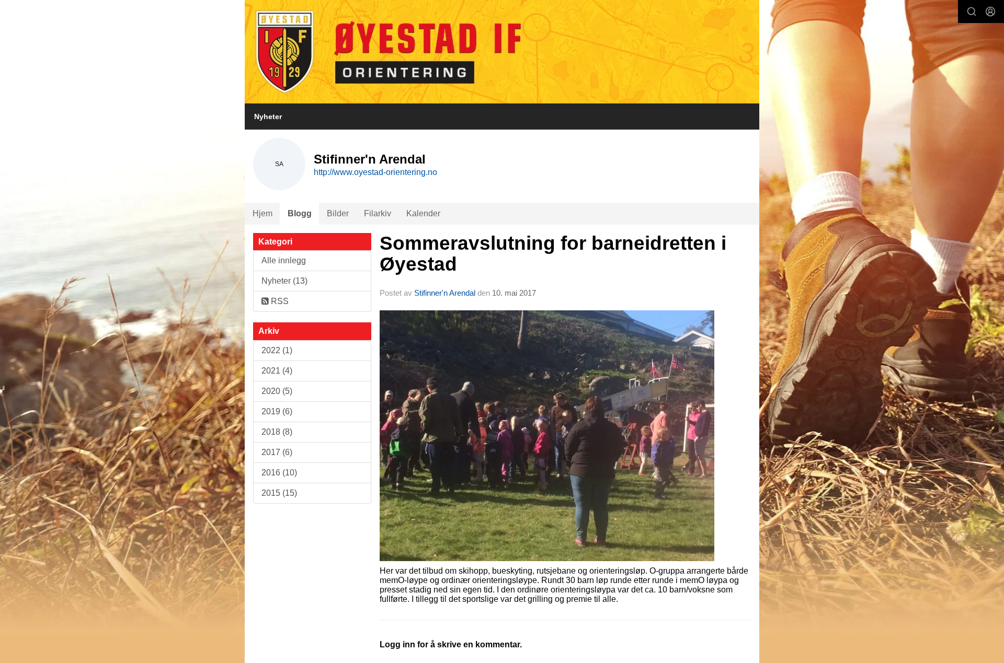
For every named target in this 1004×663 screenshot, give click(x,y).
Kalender (423, 213)
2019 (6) (276, 411)
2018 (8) (276, 431)
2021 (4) (276, 370)
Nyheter (268, 116)
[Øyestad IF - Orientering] (502, 51)
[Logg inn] (990, 11)
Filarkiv (377, 213)
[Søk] (971, 11)
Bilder (338, 213)
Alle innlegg (283, 260)
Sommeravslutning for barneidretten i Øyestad (553, 253)
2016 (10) (279, 472)
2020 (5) (276, 391)
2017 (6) (276, 452)
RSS (279, 301)
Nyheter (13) (284, 280)
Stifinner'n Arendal (444, 292)
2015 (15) (279, 492)
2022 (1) (276, 350)
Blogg (300, 213)
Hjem (262, 213)
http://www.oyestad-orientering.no (375, 172)
